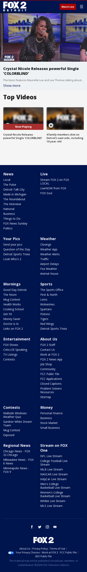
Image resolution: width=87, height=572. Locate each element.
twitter (39, 527)
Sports (46, 284)
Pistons (45, 314)
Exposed (8, 435)
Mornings (11, 284)
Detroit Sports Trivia (16, 254)
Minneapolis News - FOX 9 (16, 470)
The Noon (10, 295)
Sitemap (45, 397)
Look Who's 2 (12, 259)
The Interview (12, 204)
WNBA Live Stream (52, 501)
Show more (11, 85)
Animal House (49, 273)
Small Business (50, 428)
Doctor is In (11, 324)
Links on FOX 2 (13, 328)
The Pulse (9, 184)
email (55, 527)
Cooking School (13, 309)
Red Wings (47, 324)
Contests (9, 359)
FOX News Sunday (15, 223)
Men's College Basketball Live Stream (55, 485)
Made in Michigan (14, 194)
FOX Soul (46, 193)
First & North (48, 295)
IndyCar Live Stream (53, 479)
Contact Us (47, 350)
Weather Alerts (50, 254)
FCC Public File (49, 374)
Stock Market (49, 423)
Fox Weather (48, 269)
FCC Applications (51, 379)
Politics (8, 228)
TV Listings (10, 354)
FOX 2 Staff (47, 345)
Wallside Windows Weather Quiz (15, 415)
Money (46, 407)
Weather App (48, 249)
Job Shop (46, 364)
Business (9, 214)
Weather (48, 238)
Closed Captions (51, 384)
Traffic (44, 259)
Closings (45, 244)
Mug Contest (11, 299)
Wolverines (47, 304)
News (8, 174)
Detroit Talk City (13, 189)
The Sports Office (51, 290)
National (8, 209)
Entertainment (16, 339)
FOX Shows (10, 345)
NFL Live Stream (51, 456)
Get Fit (7, 314)
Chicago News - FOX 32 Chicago (16, 453)
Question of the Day (16, 249)
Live (44, 174)
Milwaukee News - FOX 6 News (18, 461)
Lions (43, 299)
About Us (48, 339)
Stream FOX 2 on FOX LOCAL (54, 181)
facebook (32, 527)
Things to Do (11, 218)
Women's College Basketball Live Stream (55, 494)
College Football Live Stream (54, 462)
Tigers (44, 319)
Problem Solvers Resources (51, 390)
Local (6, 180)
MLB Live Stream (51, 469)
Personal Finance (51, 413)
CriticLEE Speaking (15, 350)
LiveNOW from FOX (53, 188)
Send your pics (12, 244)
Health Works (12, 304)
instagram (47, 527)
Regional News (16, 445)
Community (47, 369)
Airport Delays (49, 264)
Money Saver (11, 319)
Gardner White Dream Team (17, 423)
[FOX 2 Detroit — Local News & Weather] (15, 6)
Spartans (46, 309)
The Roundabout (14, 199)
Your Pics (11, 238)
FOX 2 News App (51, 359)
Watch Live (68, 6)
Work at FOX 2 (49, 354)
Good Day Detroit (15, 290)
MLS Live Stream (51, 506)
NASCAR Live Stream (54, 474)
